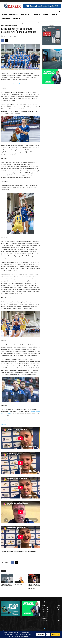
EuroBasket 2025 (14, 23)
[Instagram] (53, 1)
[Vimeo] (58, 1)
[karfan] (2, 36)
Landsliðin (7, 23)
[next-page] (5, 592)
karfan (5, 36)
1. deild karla (17, 581)
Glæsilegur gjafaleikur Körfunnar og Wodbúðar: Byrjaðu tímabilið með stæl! (7, 586)
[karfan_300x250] (10, 608)
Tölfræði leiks (5, 420)
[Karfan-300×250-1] (51, 76)
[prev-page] (2, 592)
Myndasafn (4, 424)
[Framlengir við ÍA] (21, 578)
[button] (59, 11)
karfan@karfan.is (29, 629)
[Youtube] (60, 1)
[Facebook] (51, 1)
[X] (55, 1)
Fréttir (3, 25)
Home (2, 23)
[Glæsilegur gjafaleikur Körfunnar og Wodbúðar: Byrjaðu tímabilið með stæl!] (7, 578)
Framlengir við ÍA (18, 584)
